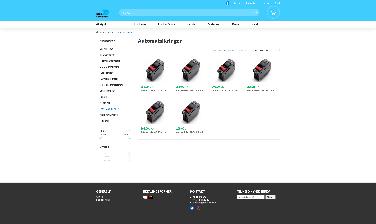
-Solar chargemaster (110, 60)
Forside (238, 3)
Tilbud (106, 156)
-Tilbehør (104, 120)
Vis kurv (271, 8)
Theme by (365, 220)
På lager (107, 160)
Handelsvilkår (103, 199)
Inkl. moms (224, 50)
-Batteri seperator (109, 78)
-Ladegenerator (107, 72)
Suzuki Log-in (252, 3)
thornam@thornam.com (204, 202)
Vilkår (267, 3)
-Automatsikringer (109, 108)
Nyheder (107, 153)
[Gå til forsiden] (102, 13)
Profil (277, 3)
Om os (99, 196)
